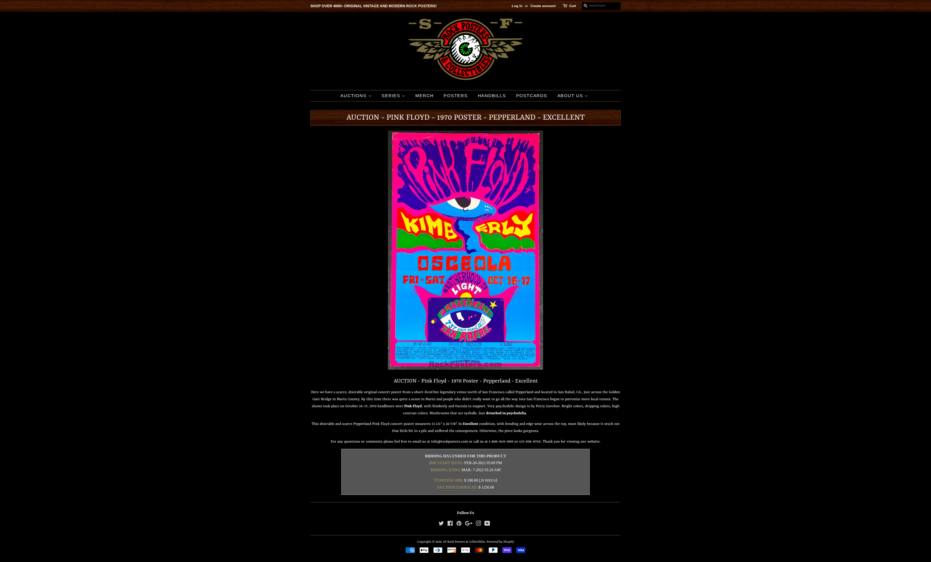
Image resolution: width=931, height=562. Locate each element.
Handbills (492, 95)
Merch (424, 95)
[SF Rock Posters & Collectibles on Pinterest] (459, 524)
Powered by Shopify (500, 542)
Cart (572, 6)
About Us (571, 95)
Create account (543, 6)
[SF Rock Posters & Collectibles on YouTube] (487, 524)
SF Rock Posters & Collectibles (464, 542)
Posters (456, 95)
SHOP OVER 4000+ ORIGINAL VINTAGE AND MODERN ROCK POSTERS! (373, 6)
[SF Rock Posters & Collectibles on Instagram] (478, 524)
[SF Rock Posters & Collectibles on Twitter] (441, 524)
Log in (517, 6)
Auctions (354, 95)
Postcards (531, 95)
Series (392, 95)
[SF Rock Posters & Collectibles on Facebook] (450, 524)
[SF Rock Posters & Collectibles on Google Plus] (468, 524)
